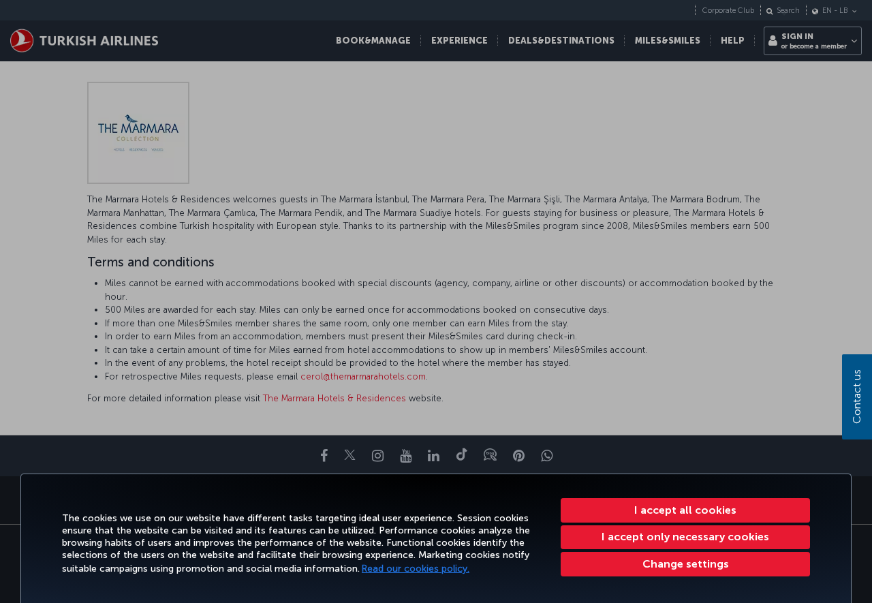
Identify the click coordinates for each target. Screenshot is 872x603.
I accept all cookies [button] (685, 510)
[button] (685, 564)
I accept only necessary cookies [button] (685, 536)
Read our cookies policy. (415, 568)
